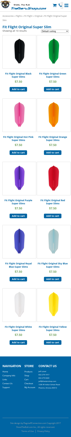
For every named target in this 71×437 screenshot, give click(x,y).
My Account (29, 387)
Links (4, 379)
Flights (19, 15)
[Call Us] (61, 5)
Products (28, 371)
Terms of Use (27, 431)
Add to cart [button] (18, 89)
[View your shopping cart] (55, 5)
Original (38, 15)
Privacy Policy (43, 431)
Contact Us (7, 383)
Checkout (28, 383)
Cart (26, 379)
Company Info (8, 375)
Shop (26, 375)
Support (6, 387)
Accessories (8, 15)
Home (5, 371)
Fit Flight (28, 15)
